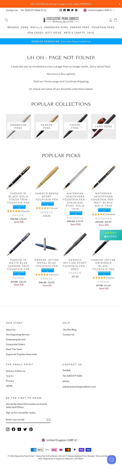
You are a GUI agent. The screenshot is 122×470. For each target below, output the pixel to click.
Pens (24, 27)
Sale (90, 32)
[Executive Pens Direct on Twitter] (25, 429)
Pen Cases (35, 32)
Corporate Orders (15, 344)
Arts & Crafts (74, 32)
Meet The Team (14, 349)
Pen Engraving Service (17, 334)
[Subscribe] (48, 420)
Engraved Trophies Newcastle (21, 354)
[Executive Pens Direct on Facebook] (13, 429)
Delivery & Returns (15, 371)
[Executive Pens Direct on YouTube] (19, 429)
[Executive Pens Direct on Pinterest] (31, 429)
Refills (36, 27)
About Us (11, 329)
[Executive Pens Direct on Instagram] (8, 429)
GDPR (9, 385)
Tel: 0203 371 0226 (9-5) (33, 10)
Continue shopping (77, 81)
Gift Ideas (53, 32)
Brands (13, 27)
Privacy (10, 380)
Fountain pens (103, 27)
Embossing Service (16, 339)
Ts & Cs (9, 376)
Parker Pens (80, 27)
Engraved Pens (56, 27)
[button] (18, 211)
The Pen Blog (69, 329)
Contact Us (12, 10)
